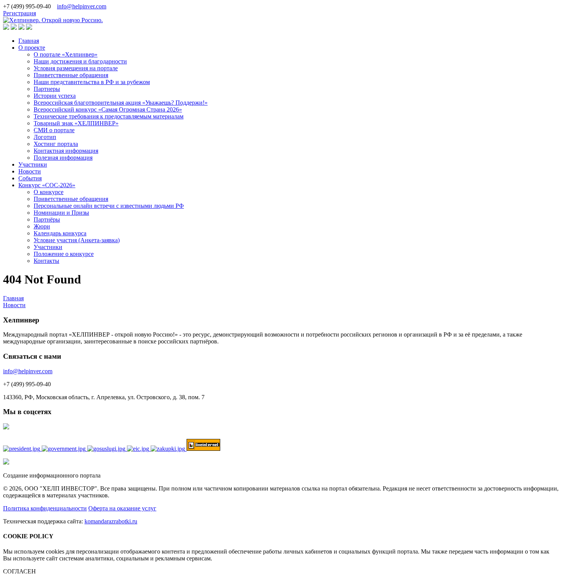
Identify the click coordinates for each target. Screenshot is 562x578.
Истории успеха (55, 95)
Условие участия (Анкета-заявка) (77, 240)
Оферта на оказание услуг (122, 508)
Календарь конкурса (60, 233)
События (30, 178)
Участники (32, 164)
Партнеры (47, 89)
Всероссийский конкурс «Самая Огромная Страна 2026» (108, 109)
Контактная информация (66, 150)
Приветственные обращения (71, 75)
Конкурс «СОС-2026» (46, 185)
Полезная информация (63, 157)
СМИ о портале (54, 130)
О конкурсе (48, 192)
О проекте (31, 47)
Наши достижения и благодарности (80, 61)
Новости (29, 171)
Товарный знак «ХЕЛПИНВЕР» (76, 123)
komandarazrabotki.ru (110, 521)
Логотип (45, 137)
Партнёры (47, 219)
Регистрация (19, 13)
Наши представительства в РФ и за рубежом (92, 82)
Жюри (42, 226)
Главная (28, 40)
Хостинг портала (56, 144)
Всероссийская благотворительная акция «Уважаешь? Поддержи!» (121, 102)
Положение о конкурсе (64, 254)
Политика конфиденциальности (45, 508)
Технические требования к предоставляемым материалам (109, 116)
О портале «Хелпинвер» (65, 54)
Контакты (46, 260)
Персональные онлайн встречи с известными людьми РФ (109, 205)
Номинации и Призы (61, 212)
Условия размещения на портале (76, 68)
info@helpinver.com (81, 6)
